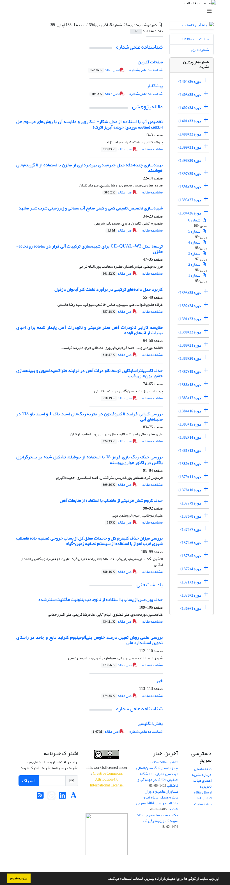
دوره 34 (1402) (189, 108)
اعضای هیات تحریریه (202, 783)
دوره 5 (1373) (190, 556)
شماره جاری (200, 49)
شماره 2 (194, 264)
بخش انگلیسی (150, 723)
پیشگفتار (155, 85)
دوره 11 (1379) (189, 477)
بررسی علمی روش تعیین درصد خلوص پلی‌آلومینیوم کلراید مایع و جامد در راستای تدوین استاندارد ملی (89, 640)
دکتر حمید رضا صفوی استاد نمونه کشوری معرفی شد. (157, 818)
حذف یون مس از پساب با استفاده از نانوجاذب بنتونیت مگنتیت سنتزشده (100, 599)
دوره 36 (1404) (189, 81)
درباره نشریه (201, 774)
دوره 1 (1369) (190, 608)
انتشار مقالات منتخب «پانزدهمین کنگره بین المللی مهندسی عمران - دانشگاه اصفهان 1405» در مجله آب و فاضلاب (157, 773)
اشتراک (28, 780)
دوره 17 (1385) (189, 398)
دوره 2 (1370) (190, 595)
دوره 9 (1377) (190, 503)
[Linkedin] (62, 797)
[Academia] (73, 797)
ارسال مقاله (202, 792)
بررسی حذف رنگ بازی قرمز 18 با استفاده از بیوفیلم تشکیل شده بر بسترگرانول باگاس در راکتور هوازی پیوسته (89, 459)
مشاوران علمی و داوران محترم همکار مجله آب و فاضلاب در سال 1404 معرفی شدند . (157, 800)
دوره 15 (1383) (189, 424)
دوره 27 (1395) (189, 200)
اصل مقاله (105, 70)
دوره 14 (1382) (189, 437)
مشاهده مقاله (152, 149)
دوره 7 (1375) (190, 529)
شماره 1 (194, 275)
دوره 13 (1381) (189, 450)
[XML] (46, 25)
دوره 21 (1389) (189, 345)
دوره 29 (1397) (189, 174)
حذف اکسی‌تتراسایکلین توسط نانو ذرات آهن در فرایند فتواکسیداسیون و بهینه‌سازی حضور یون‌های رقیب (89, 373)
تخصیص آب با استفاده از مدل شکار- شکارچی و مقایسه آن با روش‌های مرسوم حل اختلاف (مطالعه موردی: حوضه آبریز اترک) (89, 124)
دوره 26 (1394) (189, 213)
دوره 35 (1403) (189, 95)
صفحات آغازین (150, 62)
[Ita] (51, 797)
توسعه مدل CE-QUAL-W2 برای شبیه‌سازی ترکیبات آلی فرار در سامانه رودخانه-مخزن (89, 249)
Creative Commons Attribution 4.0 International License (106, 779)
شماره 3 (194, 253)
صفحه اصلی (202, 768)
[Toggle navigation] (116, 11)
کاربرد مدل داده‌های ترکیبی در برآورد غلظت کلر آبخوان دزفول (108, 289)
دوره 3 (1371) (190, 582)
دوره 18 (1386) (189, 385)
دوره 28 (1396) (189, 187)
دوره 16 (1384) (189, 411)
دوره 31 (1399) (189, 147)
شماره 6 (194, 220)
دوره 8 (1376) (190, 516)
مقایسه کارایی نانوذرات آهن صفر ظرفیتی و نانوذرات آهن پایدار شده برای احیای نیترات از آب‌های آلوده (89, 330)
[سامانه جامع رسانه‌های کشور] (106, 834)
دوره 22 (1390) (189, 332)
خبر (159, 680)
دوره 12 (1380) (189, 464)
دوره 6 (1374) (190, 543)
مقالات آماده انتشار (195, 39)
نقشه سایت (202, 804)
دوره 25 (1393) (189, 292)
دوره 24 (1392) (189, 306)
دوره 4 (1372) (190, 569)
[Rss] (40, 797)
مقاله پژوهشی (147, 106)
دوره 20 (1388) (189, 358)
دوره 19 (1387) (189, 371)
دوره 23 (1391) (189, 319)
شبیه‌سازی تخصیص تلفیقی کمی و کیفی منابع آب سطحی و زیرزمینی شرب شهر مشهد (91, 208)
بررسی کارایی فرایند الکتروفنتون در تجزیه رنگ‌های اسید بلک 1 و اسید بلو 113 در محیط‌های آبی (89, 416)
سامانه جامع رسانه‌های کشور (106, 863)
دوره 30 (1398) (189, 160)
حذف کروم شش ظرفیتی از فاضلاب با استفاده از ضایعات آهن (111, 500)
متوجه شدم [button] (18, 878)
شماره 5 (194, 231)
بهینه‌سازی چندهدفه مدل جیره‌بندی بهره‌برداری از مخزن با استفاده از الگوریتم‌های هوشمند (89, 167)
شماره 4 (194, 242)
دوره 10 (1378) (189, 490)
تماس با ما (204, 798)
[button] (106, 879)
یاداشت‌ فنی (150, 584)
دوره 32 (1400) (189, 134)
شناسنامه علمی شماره (139, 46)
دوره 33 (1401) (189, 121)
